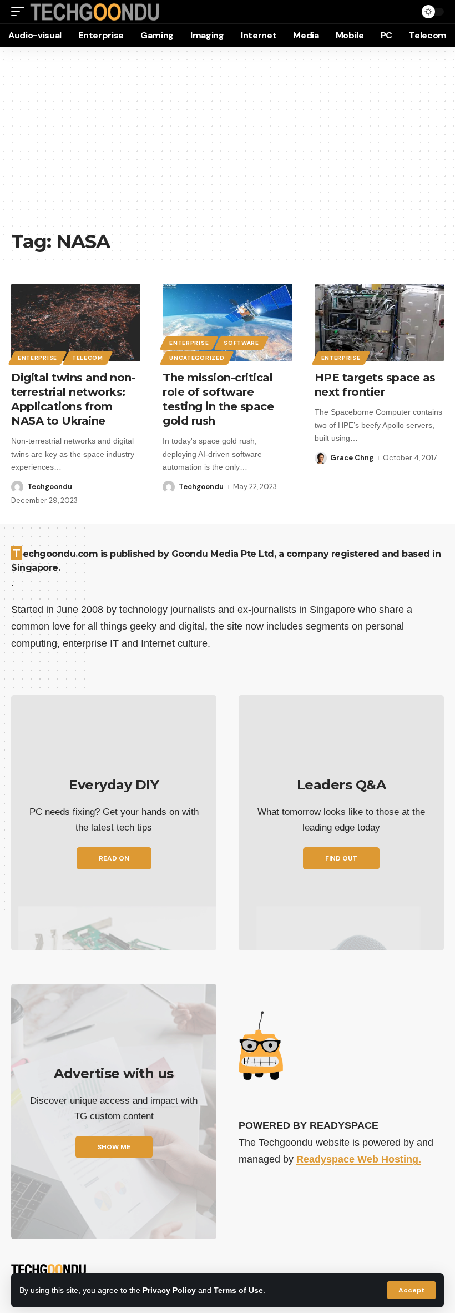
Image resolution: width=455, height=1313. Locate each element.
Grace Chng (351, 457)
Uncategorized (196, 357)
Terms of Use (238, 1290)
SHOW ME (114, 1147)
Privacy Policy (169, 1290)
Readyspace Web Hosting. (358, 1159)
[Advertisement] (227, 144)
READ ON (114, 858)
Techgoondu (49, 486)
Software (241, 342)
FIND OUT (341, 858)
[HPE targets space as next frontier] (379, 322)
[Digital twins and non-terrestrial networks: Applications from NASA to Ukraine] (75, 322)
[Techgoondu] (95, 12)
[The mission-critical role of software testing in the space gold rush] (227, 322)
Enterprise (37, 357)
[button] (411, 1290)
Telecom (87, 357)
